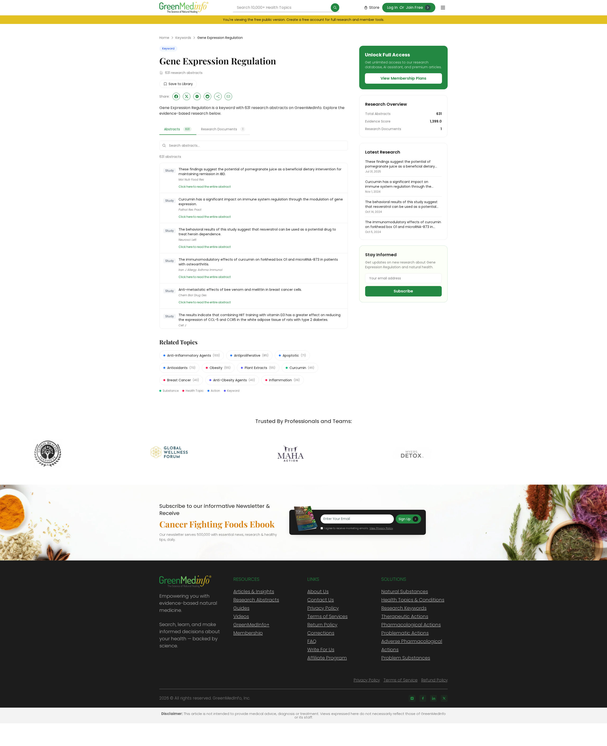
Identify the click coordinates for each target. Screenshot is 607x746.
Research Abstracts (256, 599)
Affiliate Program (327, 658)
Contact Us (320, 599)
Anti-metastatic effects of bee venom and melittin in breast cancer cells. (240, 289)
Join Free (414, 7)
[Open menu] (443, 7)
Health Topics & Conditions (412, 599)
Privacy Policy (323, 608)
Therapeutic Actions (404, 616)
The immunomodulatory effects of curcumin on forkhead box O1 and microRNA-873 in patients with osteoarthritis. (258, 262)
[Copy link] (218, 96)
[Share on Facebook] (176, 96)
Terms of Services (327, 616)
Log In (392, 7)
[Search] (335, 7)
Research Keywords (404, 608)
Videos (241, 616)
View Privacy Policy (381, 528)
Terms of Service (400, 680)
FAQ (311, 641)
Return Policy (322, 624)
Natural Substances (404, 591)
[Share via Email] (228, 96)
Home (164, 37)
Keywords (183, 37)
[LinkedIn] (433, 698)
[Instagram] (412, 698)
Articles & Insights (253, 591)
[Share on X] (186, 96)
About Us (318, 591)
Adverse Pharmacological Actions (411, 645)
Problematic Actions (405, 633)
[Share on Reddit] (207, 96)
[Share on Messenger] (197, 96)
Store (374, 7)
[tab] (177, 129)
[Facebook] (422, 698)
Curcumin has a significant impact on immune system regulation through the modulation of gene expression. (261, 201)
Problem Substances (405, 658)
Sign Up (405, 519)
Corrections (320, 633)
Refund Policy (434, 680)
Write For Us (320, 649)
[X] (444, 698)
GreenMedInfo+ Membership (251, 628)
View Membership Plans (403, 78)
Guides (241, 608)
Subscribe (403, 291)
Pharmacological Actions (411, 624)
